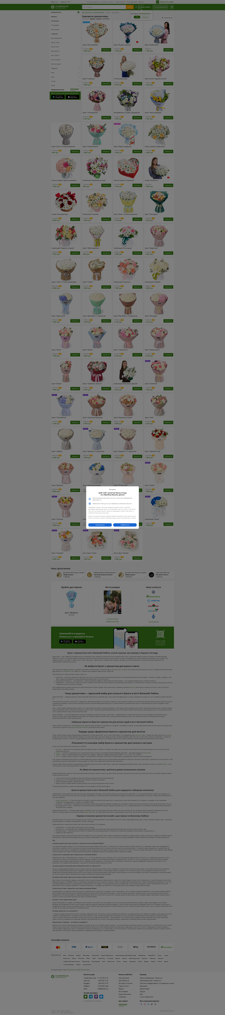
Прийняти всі (125, 525)
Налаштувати (100, 525)
